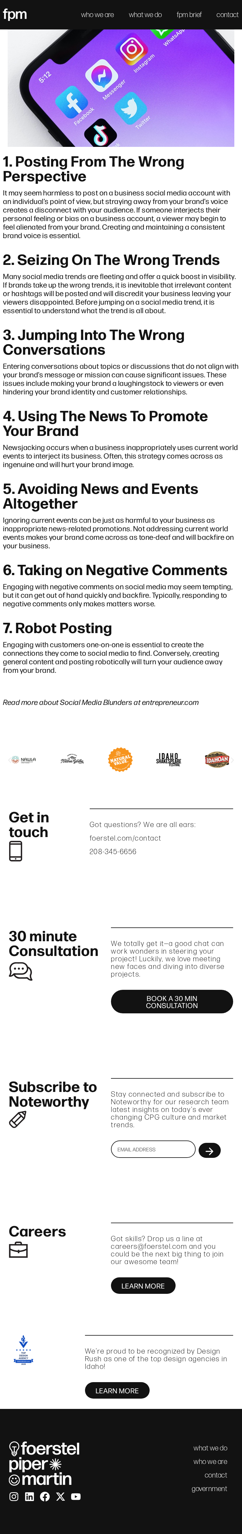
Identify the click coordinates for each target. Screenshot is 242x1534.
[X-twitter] (60, 1497)
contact (228, 14)
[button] (9, 760)
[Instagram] (14, 1497)
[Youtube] (76, 1497)
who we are (97, 14)
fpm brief (189, 14)
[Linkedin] (29, 1497)
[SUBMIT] (210, 1150)
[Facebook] (45, 1497)
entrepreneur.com (170, 701)
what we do (145, 14)
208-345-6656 (113, 851)
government (209, 1488)
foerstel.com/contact (126, 838)
